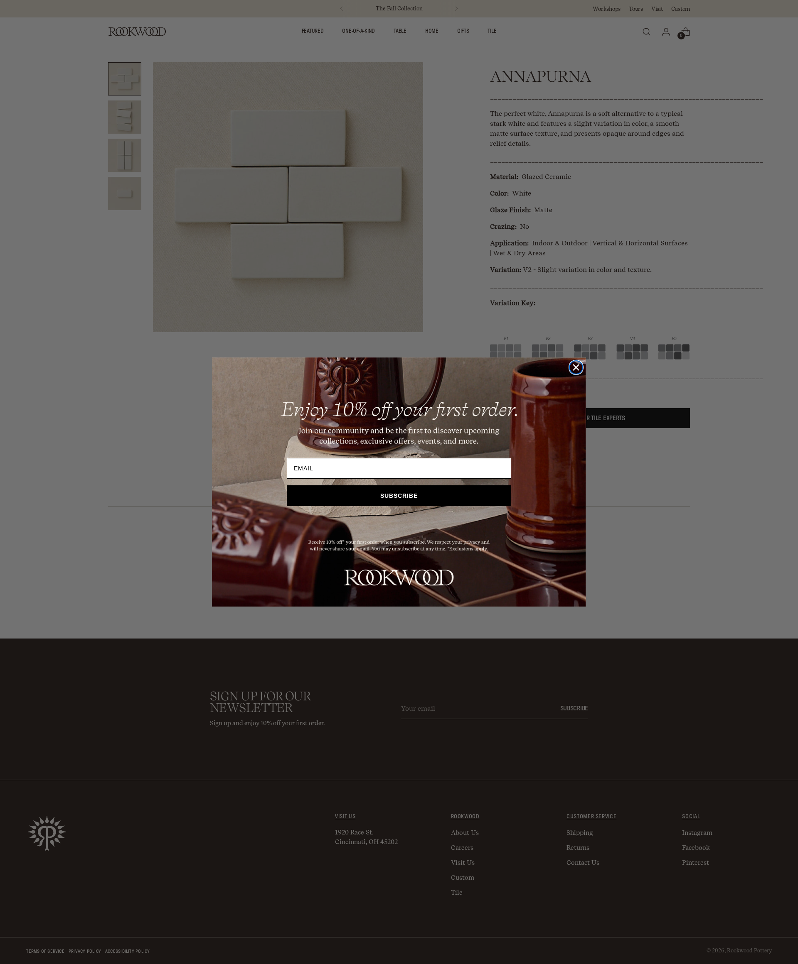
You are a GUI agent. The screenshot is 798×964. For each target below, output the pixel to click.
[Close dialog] (576, 367)
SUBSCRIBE (399, 495)
